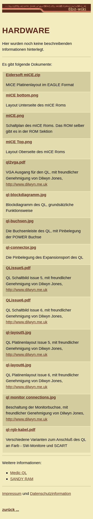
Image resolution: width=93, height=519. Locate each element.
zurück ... (10, 509)
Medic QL (18, 472)
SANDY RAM (21, 478)
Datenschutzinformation (50, 493)
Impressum (11, 493)
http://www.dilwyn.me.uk (26, 184)
